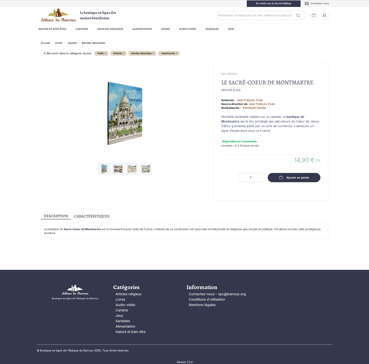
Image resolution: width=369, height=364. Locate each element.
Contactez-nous (201, 294)
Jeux (231, 29)
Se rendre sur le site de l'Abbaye (273, 3)
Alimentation (142, 29)
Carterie (82, 29)
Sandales (212, 29)
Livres (165, 29)
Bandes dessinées (93, 42)
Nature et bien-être (52, 29)
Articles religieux (110, 29)
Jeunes (72, 42)
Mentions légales (202, 305)
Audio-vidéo (187, 29)
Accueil (45, 42)
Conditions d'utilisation (207, 299)
